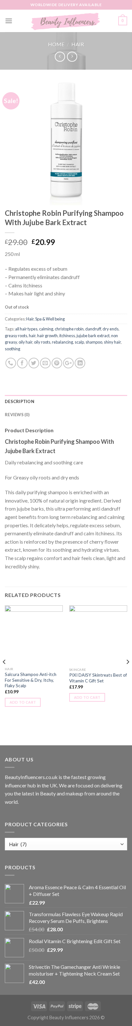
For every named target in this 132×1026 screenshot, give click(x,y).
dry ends (111, 328)
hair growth (47, 335)
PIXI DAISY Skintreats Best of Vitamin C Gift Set (98, 677)
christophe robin (69, 328)
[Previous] (4, 675)
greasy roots (16, 335)
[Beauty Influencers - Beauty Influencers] (66, 21)
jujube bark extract (93, 335)
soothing (12, 348)
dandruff (93, 328)
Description (19, 401)
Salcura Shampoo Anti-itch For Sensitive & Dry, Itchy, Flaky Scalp (30, 680)
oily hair (25, 342)
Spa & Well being (50, 318)
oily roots (42, 342)
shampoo (94, 342)
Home (56, 44)
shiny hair (112, 342)
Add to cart (23, 702)
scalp (79, 342)
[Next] (127, 675)
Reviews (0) (17, 414)
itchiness (67, 335)
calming (46, 328)
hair (32, 335)
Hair (77, 44)
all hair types (26, 328)
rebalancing (62, 342)
